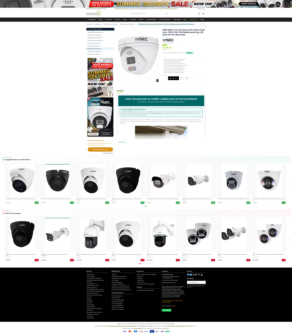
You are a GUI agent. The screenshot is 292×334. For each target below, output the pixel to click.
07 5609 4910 (159, 8)
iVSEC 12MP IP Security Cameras (94, 51)
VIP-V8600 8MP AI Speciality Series (95, 291)
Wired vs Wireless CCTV (117, 305)
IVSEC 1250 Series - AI (92, 287)
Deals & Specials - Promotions (94, 278)
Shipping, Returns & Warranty (119, 276)
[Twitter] (191, 274)
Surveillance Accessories (93, 314)
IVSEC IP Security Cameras (95, 29)
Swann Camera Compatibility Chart (120, 288)
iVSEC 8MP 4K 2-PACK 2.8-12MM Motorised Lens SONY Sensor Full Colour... (232, 255)
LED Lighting (90, 310)
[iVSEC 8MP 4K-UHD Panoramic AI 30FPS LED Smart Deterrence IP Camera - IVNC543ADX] (269, 180)
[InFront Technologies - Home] (94, 13)
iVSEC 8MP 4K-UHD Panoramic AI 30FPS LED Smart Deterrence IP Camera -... (269, 199)
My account (140, 276)
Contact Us (175, 8)
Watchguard (90, 301)
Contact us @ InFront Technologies (145, 284)
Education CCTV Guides (118, 307)
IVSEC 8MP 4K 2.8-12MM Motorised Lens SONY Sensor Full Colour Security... (196, 199)
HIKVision (89, 299)
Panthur (167, 328)
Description (120, 90)
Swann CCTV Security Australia (94, 295)
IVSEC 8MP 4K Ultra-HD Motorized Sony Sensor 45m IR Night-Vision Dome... (91, 199)
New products (90, 274)
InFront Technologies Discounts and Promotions (95, 280)
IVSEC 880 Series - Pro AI (93, 285)
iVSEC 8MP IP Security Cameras (94, 48)
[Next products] (289, 183)
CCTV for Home (116, 298)
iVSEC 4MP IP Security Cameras (94, 43)
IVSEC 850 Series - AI (92, 283)
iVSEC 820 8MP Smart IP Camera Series (95, 32)
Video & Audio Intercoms (93, 293)
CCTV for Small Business (118, 300)
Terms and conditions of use (119, 278)
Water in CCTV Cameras (118, 309)
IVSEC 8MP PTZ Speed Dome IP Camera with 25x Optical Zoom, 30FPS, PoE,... (162, 255)
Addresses (139, 278)
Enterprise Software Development (145, 290)
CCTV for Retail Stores (117, 301)
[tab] (140, 263)
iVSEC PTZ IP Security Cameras (94, 54)
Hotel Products (90, 318)
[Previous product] (200, 24)
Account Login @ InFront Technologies (146, 274)
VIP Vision (89, 297)
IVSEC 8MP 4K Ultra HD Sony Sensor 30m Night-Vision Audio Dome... (21, 198)
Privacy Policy (115, 280)
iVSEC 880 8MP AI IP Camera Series (95, 37)
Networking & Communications (94, 308)
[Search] (167, 13)
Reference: (165, 43)
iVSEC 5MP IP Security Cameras (94, 46)
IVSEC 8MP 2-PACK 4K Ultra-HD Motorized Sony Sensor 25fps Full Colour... (196, 255)
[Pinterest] (199, 274)
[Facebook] (188, 274)
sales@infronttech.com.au (169, 282)
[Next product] (204, 24)
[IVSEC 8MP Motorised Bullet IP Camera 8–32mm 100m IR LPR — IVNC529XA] (57, 234)
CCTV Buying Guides (117, 296)
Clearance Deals (91, 276)
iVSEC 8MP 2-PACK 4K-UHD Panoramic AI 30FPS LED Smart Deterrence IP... (268, 255)
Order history (140, 280)
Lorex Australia (90, 304)
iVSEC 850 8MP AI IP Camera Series (95, 35)
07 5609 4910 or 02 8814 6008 (170, 280)
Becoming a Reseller (117, 282)
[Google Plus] (196, 274)
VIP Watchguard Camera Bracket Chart (121, 289)
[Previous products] (2, 183)
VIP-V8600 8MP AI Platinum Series (95, 289)
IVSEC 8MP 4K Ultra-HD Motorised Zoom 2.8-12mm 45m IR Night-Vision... (163, 198)
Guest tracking (140, 282)
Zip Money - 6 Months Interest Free (120, 286)
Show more (122, 142)
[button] (91, 20)
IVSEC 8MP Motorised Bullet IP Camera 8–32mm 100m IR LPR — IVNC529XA (55, 255)
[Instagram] (193, 274)
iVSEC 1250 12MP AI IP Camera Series (95, 40)
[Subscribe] (204, 282)
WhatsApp (167, 310)
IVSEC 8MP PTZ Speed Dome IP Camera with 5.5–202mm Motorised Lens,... (91, 255)
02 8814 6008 (167, 8)
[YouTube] (202, 274)
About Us (114, 274)
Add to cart (174, 78)
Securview (89, 302)
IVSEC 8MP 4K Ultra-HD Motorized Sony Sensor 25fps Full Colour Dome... (234, 198)
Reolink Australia (91, 306)
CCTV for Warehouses (117, 303)
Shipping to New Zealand (118, 284)
